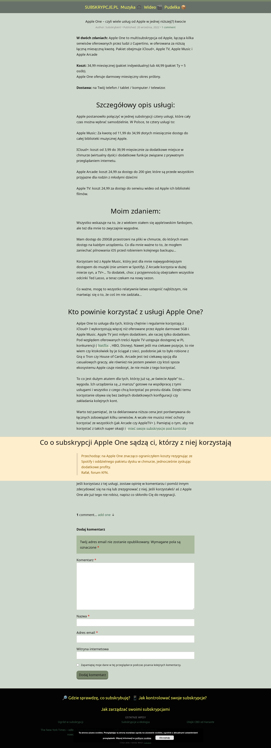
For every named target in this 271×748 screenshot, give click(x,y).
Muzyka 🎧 (131, 7)
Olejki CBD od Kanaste (200, 722)
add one (104, 514)
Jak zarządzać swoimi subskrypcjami (135, 709)
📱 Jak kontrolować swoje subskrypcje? (169, 697)
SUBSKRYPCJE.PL (101, 7)
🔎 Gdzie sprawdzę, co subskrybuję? (96, 697)
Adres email (87, 632)
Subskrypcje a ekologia (135, 722)
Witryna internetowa (93, 649)
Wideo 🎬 (153, 7)
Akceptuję (164, 737)
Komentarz (86, 560)
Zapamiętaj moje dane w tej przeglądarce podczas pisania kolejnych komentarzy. (131, 665)
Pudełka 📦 (175, 7)
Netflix (103, 345)
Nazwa (83, 616)
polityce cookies (143, 738)
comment (169, 27)
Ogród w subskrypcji (70, 722)
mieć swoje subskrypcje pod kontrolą (157, 428)
